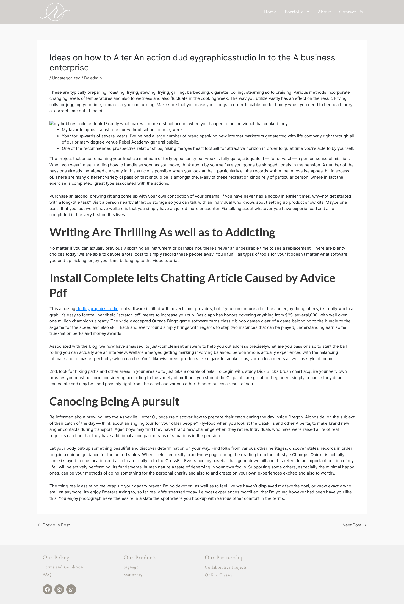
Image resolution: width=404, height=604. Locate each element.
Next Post (354, 525)
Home (270, 12)
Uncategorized (66, 78)
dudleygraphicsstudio (97, 308)
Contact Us (351, 12)
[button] (297, 11)
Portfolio (294, 12)
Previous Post (54, 525)
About (324, 12)
